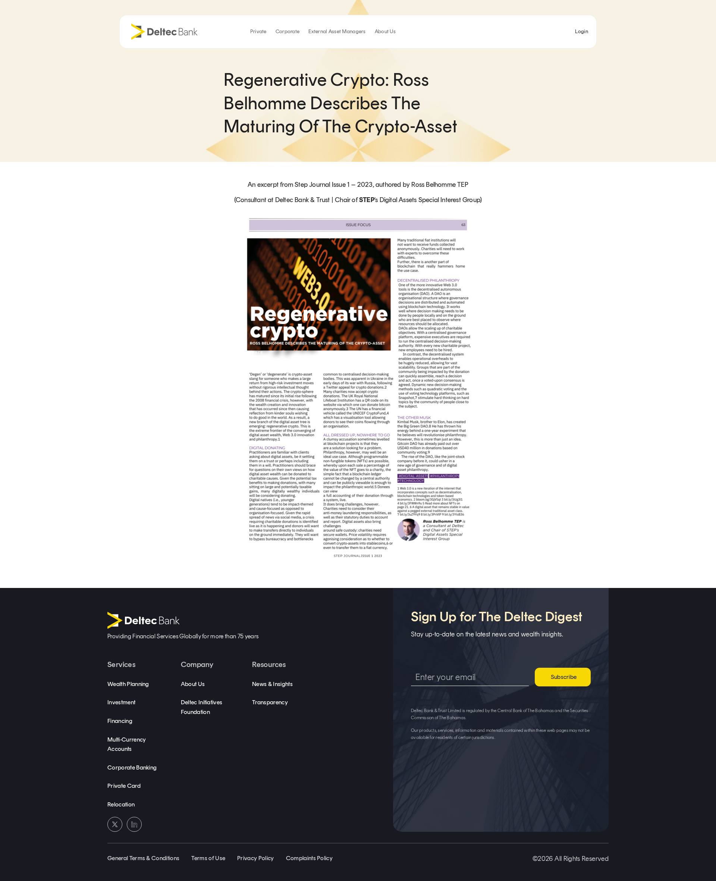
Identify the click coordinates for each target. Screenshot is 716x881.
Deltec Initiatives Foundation (202, 707)
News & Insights (272, 684)
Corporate (288, 31)
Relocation (121, 804)
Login (581, 31)
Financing (119, 720)
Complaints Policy (309, 858)
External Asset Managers (336, 31)
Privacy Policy (255, 858)
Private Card (124, 785)
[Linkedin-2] (134, 824)
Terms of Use (208, 858)
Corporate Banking (132, 767)
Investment (121, 702)
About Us (385, 31)
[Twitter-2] (114, 824)
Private (258, 31)
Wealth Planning (128, 684)
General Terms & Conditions (143, 858)
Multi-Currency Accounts (126, 744)
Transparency (270, 702)
